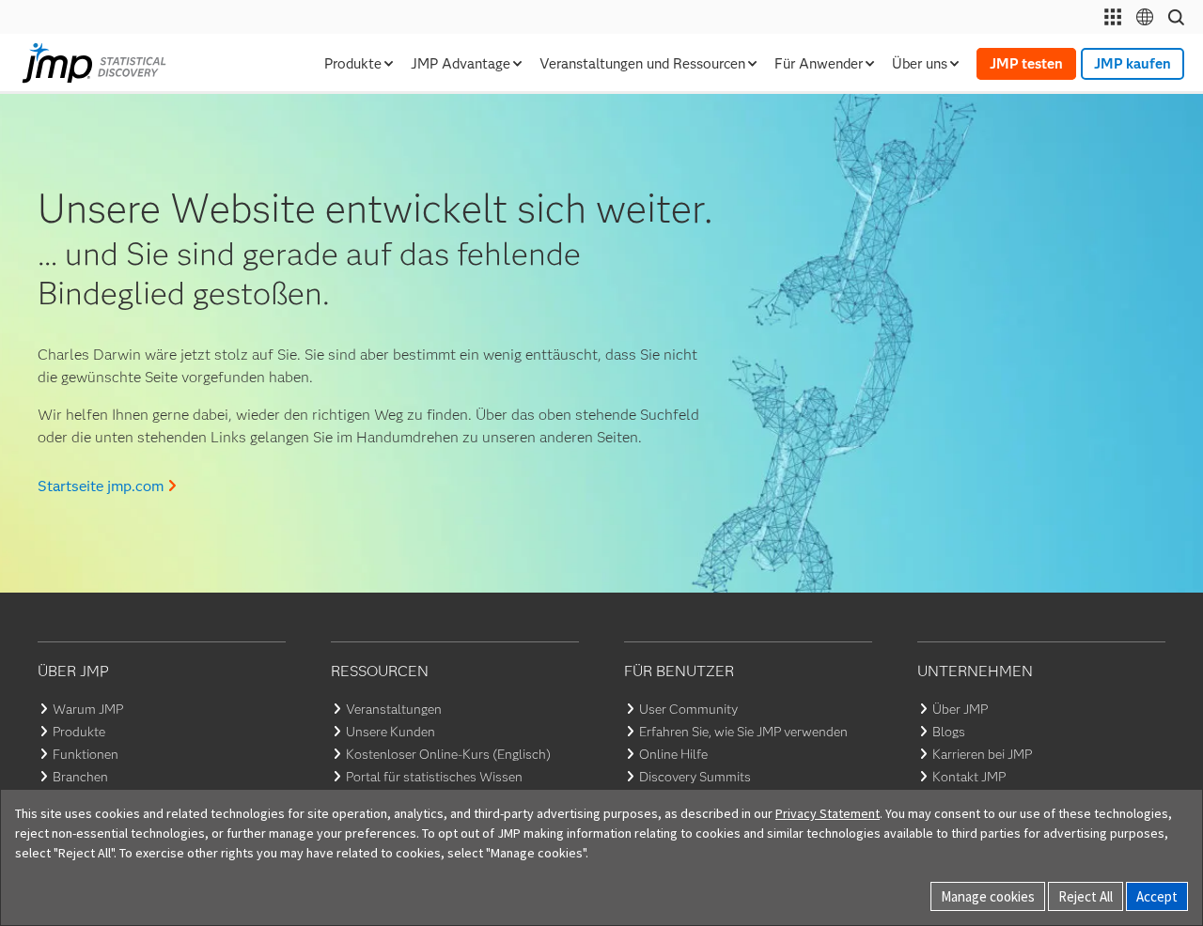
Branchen (80, 776)
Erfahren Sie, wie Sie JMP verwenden (743, 731)
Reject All (1085, 896)
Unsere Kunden (390, 731)
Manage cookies (988, 896)
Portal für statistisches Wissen (434, 776)
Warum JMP (88, 709)
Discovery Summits (695, 776)
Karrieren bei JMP (982, 754)
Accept (1157, 896)
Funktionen (85, 754)
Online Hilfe (673, 754)
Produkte (79, 731)
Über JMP (960, 709)
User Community (688, 709)
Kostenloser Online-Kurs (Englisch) (448, 754)
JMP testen (1026, 63)
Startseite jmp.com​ (101, 486)
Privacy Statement (827, 813)
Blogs (948, 731)
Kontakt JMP (969, 776)
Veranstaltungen (394, 709)
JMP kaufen (1132, 63)
